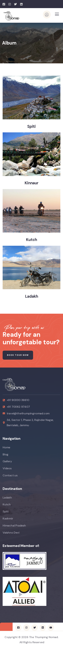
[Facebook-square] (18, 627)
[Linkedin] (43, 627)
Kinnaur (31, 183)
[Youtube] (51, 627)
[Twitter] (34, 627)
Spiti (31, 126)
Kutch (31, 239)
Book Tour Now (18, 355)
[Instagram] (26, 627)
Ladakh (31, 296)
